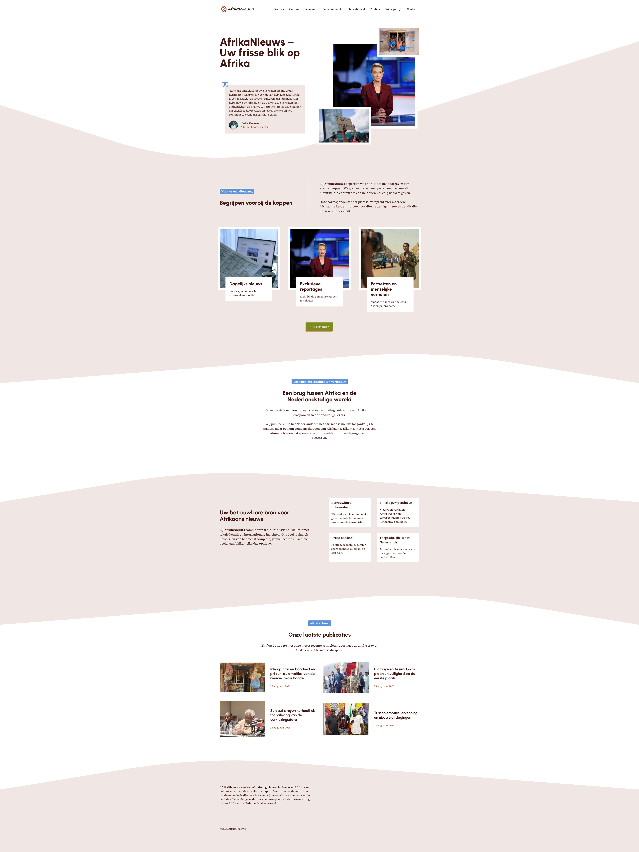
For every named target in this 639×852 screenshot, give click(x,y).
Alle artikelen (319, 327)
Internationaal (355, 9)
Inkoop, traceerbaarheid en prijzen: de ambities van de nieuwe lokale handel (292, 673)
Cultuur (294, 9)
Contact (412, 9)
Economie (311, 9)
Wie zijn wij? (393, 9)
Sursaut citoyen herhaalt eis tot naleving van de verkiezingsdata (293, 715)
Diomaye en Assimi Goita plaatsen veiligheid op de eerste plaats (394, 673)
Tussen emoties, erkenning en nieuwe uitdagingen (396, 715)
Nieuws (279, 9)
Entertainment (331, 9)
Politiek (375, 9)
